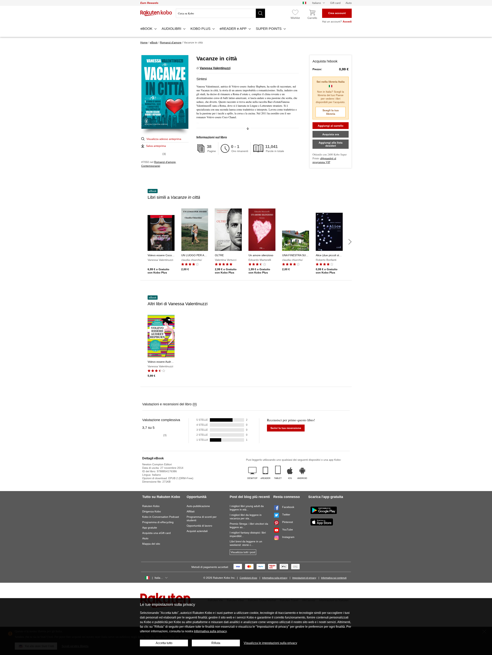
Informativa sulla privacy (274, 578)
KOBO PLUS (200, 29)
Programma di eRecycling (158, 522)
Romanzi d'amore (165, 162)
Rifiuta (215, 643)
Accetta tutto (164, 643)
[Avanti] (350, 242)
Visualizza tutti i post (243, 552)
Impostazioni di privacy (304, 578)
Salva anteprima (156, 145)
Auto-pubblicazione (198, 506)
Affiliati (190, 511)
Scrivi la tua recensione (285, 428)
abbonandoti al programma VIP (324, 160)
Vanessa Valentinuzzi (215, 68)
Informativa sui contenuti (334, 578)
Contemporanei (150, 165)
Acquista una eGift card (156, 532)
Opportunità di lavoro (199, 525)
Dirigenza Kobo (151, 511)
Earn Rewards (149, 2)
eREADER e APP (234, 29)
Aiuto (349, 2)
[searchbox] (220, 13)
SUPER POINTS (269, 29)
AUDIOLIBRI (172, 29)
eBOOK (146, 29)
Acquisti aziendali (197, 531)
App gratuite (149, 527)
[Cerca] (260, 13)
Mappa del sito (151, 543)
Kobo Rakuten (156, 13)
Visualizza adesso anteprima (163, 138)
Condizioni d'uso (248, 578)
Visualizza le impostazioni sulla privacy (270, 643)
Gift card (335, 2)
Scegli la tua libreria (330, 112)
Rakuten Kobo (151, 506)
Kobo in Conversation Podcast (160, 516)
